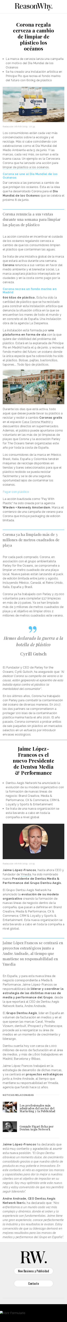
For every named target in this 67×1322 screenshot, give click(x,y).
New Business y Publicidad (33, 1271)
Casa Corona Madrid (36, 422)
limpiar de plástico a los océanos (26, 167)
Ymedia (26, 874)
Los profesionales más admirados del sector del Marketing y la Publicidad (37, 1108)
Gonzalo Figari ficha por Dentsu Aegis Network (37, 1128)
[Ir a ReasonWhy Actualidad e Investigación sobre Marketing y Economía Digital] (33, 6)
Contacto (33, 1283)
